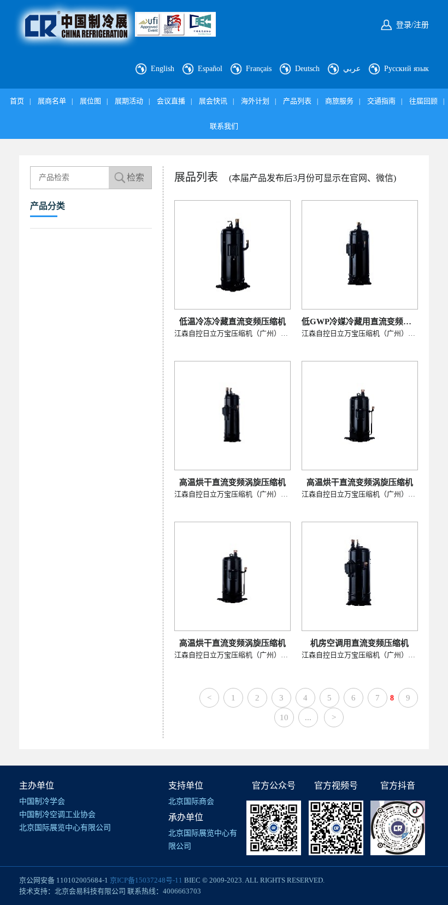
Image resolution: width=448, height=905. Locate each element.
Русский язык (406, 69)
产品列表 (297, 101)
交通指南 (381, 101)
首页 (17, 101)
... (308, 717)
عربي (352, 69)
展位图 (90, 101)
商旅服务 (339, 101)
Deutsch (307, 69)
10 (284, 717)
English (162, 69)
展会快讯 (213, 101)
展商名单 (52, 101)
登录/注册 (412, 25)
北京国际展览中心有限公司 (65, 828)
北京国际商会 (191, 801)
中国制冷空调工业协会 (57, 814)
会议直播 (171, 101)
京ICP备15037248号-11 (146, 880)
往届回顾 (423, 101)
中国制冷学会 (42, 801)
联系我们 (224, 126)
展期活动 (129, 101)
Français (259, 69)
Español (210, 69)
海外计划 (255, 101)
